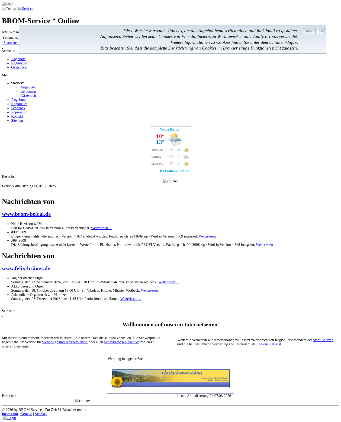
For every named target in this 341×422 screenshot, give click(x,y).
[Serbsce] (25, 9)
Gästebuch (19, 67)
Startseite (10, 43)
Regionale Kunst (268, 344)
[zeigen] (2, 307)
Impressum (19, 112)
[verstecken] (2, 47)
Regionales (19, 63)
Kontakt (17, 116)
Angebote (18, 59)
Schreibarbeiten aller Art (121, 342)
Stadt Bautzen (323, 340)
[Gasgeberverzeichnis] (170, 387)
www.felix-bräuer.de (26, 268)
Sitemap (17, 120)
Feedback (18, 108)
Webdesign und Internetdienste (64, 342)
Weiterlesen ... (101, 228)
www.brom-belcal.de (26, 214)
